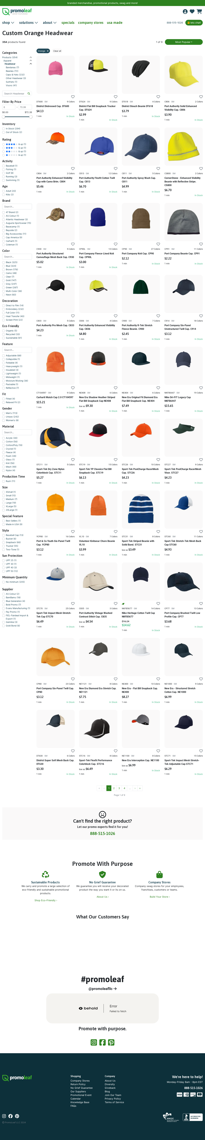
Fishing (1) (11, 169)
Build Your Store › (160, 896)
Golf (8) (10, 173)
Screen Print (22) (14, 320)
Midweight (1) (13, 377)
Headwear (10, 64)
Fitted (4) (10, 398)
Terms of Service (114, 1102)
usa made (114, 23)
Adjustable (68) (13, 355)
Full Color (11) (12, 312)
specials (68, 23)
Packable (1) (12, 384)
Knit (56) (10, 463)
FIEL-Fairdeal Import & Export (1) (17, 617)
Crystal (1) (11, 448)
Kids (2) (10, 194)
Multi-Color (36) (14, 291)
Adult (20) (11, 191)
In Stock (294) (13, 128)
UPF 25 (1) (11, 560)
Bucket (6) (11, 538)
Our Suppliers (78, 1091)
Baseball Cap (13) (14, 535)
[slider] (3, 116)
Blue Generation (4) (15, 601)
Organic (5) (11, 330)
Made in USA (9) (14, 524)
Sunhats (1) (11, 81)
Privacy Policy (113, 1098)
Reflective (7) (12, 388)
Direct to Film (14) (15, 305)
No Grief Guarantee (102, 882)
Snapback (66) (13, 542)
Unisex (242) (12, 416)
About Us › (103, 896)
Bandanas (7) (12, 67)
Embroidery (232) (15, 309)
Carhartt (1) (11, 241)
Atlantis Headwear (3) (17, 219)
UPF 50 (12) (12, 571)
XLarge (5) (11, 506)
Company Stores (159, 882)
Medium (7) (11, 499)
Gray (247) (11, 284)
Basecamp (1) (13, 226)
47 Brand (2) (12, 212)
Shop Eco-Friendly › (46, 900)
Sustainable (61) (14, 338)
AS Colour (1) (12, 216)
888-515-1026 (175, 22)
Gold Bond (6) (13, 625)
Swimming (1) (13, 180)
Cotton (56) (12, 441)
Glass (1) (10, 459)
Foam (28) (11, 456)
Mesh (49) (11, 466)
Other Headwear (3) (16, 78)
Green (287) (12, 287)
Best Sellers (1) (13, 520)
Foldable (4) (12, 362)
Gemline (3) (11, 622)
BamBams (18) (13, 597)
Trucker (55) (12, 546)
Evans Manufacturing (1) (18, 608)
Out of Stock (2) (14, 132)
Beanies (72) (12, 71)
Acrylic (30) (11, 438)
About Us (110, 1080)
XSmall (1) (11, 492)
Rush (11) (10, 481)
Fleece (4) (11, 452)
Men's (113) (11, 413)
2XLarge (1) (11, 510)
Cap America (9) (14, 237)
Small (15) (11, 495)
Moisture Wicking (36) (17, 380)
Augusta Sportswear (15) (18, 223)
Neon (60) (11, 294)
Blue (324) (11, 266)
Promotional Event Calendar (81, 1097)
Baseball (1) (11, 165)
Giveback (110, 1087)
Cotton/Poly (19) (14, 445)
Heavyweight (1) (14, 366)
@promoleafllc (101, 989)
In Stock (70, 116)
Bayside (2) (11, 230)
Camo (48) (11, 273)
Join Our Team (113, 1095)
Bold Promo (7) (13, 604)
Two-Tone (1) (12, 549)
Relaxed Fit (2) (13, 402)
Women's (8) (12, 420)
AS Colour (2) (12, 594)
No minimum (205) (15, 582)
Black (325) (11, 262)
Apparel (7, 60)
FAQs (73, 1105)
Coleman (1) (12, 244)
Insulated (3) (12, 370)
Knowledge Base (80, 1102)
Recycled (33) (13, 334)
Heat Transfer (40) (15, 316)
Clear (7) (10, 276)
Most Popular (182, 41)
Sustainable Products (45, 882)
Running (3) (11, 176)
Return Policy (78, 1084)
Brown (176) (12, 269)
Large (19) (11, 502)
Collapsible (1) (13, 359)
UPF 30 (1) (11, 564)
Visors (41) (11, 85)
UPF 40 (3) (11, 567)
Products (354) (10, 57)
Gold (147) (11, 280)
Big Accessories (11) (16, 233)
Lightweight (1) (13, 373)
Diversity (110, 1084)
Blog (107, 1091)
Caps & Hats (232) (15, 74)
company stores (90, 23)
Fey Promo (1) (13, 612)
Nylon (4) (10, 470)
